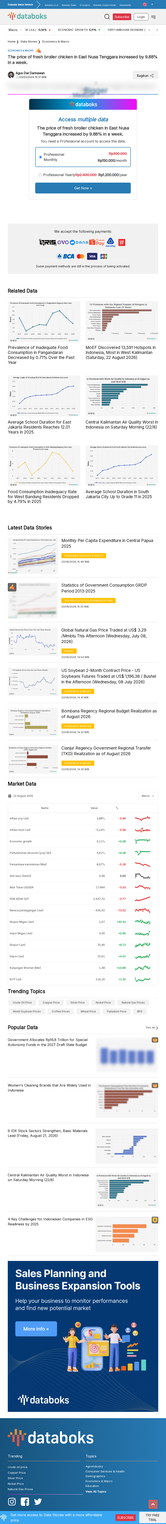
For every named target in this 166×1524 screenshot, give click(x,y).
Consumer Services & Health (83, 555)
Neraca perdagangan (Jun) (26, 910)
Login (141, 17)
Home (12, 41)
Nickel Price (103, 1002)
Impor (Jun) (17, 956)
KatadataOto (125, 5)
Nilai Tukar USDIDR (22, 887)
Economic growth (21, 841)
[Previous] (149, 30)
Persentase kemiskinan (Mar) (28, 864)
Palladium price (116, 1011)
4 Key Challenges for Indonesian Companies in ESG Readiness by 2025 (50, 1221)
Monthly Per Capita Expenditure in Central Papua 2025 (107, 543)
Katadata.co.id (51, 5)
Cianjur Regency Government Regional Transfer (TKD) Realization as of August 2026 (106, 751)
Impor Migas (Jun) (21, 933)
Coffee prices (61, 1011)
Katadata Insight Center (104, 5)
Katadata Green (69, 5)
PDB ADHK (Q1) (19, 898)
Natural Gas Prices (133, 1002)
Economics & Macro (55, 41)
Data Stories (29, 41)
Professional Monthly (54, 157)
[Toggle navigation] (153, 17)
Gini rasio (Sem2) (20, 875)
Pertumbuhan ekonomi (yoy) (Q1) (30, 852)
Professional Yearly (59, 175)
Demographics (95, 1476)
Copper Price (51, 1002)
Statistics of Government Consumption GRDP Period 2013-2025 (104, 588)
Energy (69, 651)
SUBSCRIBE (125, 1517)
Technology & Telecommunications (88, 600)
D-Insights (85, 5)
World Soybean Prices (27, 1011)
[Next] (157, 30)
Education (92, 1486)
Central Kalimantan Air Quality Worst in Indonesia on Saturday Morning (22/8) (48, 1177)
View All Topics (96, 1491)
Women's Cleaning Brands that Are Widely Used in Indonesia (49, 1087)
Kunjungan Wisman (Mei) (25, 967)
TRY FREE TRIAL (152, 1517)
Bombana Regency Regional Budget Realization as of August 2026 (109, 714)
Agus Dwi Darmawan (30, 73)
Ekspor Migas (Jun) (22, 921)
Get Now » (83, 188)
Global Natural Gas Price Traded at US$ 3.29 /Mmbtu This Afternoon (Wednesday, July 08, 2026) (104, 636)
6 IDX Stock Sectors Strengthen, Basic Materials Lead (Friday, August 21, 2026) (48, 1133)
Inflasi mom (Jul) (20, 830)
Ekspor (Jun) (18, 944)
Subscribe (122, 17)
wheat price (88, 1011)
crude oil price (22, 1002)
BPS (139, 1011)
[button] (148, 4)
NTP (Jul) (15, 979)
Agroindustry (94, 1466)
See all (150, 1027)
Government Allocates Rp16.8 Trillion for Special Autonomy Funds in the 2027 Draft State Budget (48, 1042)
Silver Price (77, 1002)
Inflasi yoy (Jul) (19, 818)
